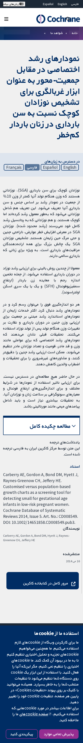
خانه (75, 33)
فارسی (75, 4)
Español (48, 4)
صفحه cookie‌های (33, 714)
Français (13, 167)
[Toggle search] (68, 19)
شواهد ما (56, 33)
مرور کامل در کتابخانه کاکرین (45, 583)
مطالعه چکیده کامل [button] (50, 426)
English (62, 4)
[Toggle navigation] (6, 19)
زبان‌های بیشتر (11, 4)
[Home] (58, 19)
